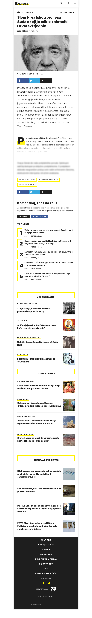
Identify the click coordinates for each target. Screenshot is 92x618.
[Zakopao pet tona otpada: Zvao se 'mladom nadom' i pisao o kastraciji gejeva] (69, 405)
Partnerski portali (46, 596)
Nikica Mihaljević (30, 31)
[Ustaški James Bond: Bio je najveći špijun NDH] (69, 342)
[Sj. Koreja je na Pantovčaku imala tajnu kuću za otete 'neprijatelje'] (69, 325)
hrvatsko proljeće (48, 180)
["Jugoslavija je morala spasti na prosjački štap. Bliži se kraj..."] (69, 308)
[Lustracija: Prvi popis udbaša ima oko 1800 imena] (69, 359)
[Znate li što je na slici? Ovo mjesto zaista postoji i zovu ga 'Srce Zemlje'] (69, 440)
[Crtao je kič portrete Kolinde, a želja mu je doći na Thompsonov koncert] (69, 387)
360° (26, 236)
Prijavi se (23, 216)
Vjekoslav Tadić (27, 180)
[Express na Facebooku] (43, 583)
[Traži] (61, 3)
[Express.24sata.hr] (22, 1)
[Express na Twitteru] (49, 583)
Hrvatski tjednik (27, 185)
